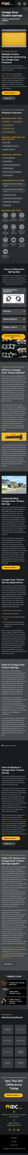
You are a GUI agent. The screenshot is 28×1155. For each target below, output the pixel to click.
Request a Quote (10, 93)
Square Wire (17, 121)
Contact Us (7, 98)
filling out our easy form (17, 947)
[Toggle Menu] (24, 4)
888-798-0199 (14, 1125)
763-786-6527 (14, 1123)
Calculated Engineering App (12, 336)
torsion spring (8, 76)
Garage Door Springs (11, 19)
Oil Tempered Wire (9, 132)
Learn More (8, 964)
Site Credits (14, 1138)
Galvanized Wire (8, 125)
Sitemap (14, 1141)
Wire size (7, 311)
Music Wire (7, 121)
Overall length (10, 327)
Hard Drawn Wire (9, 128)
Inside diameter (10, 319)
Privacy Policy (14, 1145)
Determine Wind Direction (10, 291)
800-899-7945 (6, 958)
